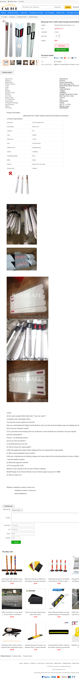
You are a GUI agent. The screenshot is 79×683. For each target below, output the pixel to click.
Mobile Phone (13, 1)
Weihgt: (7, 91)
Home (21, 663)
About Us (26, 663)
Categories (12, 17)
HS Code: (8, 108)
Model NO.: (9, 79)
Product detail (7, 72)
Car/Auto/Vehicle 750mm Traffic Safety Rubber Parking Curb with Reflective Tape (58, 647)
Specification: (9, 104)
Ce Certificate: (10, 99)
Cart (21, 1)
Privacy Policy (49, 663)
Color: (7, 85)
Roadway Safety (33, 17)
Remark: (8, 94)
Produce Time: (10, 92)
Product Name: (10, 84)
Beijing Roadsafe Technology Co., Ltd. (65, 25)
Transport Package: (11, 102)
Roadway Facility (22, 17)
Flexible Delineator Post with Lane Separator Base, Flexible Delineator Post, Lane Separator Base (35, 647)
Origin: (7, 106)
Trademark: (9, 101)
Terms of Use (40, 663)
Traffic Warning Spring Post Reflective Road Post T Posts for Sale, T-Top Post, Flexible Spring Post (58, 581)
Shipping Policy (67, 663)
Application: (9, 82)
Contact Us (33, 663)
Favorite (4, 1)
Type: (7, 87)
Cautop (5, 17)
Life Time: (8, 96)
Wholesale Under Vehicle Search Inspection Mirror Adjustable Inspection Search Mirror (12, 647)
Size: (7, 89)
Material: (8, 80)
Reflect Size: (9, 97)
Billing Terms (58, 663)
